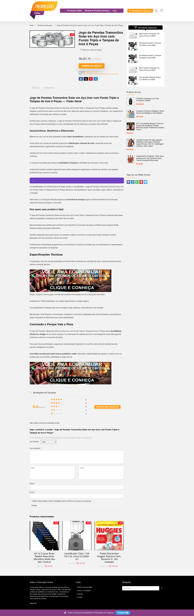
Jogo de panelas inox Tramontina (92, 74)
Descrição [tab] (35, 87)
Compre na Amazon (92, 65)
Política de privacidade (84, 587)
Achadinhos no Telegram (141, 10)
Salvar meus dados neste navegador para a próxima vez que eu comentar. (61, 501)
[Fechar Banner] (192, 612)
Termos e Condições (84, 590)
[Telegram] (145, 182)
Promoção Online (74, 10)
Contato (79, 597)
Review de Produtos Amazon (97, 10)
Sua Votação (34, 441)
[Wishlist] (161, 10)
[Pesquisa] (161, 588)
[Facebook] (128, 182)
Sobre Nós (33, 603)
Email (32, 492)
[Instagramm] (132, 182)
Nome (32, 483)
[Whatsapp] (137, 182)
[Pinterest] (141, 182)
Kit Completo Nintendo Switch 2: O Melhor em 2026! (150, 78)
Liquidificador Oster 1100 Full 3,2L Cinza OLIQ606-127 (76, 556)
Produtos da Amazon (45, 25)
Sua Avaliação (35, 448)
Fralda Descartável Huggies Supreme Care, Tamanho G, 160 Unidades (109, 557)
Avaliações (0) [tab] (49, 87)
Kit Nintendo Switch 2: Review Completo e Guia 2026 (150, 44)
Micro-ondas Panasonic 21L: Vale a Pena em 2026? (149, 34)
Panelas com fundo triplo (110, 74)
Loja (114, 10)
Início (31, 25)
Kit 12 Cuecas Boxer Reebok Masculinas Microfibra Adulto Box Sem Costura (44, 557)
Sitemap (80, 594)
